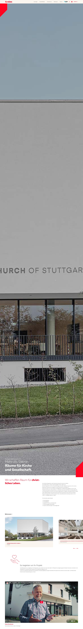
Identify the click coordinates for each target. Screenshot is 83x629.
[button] (35, 2)
